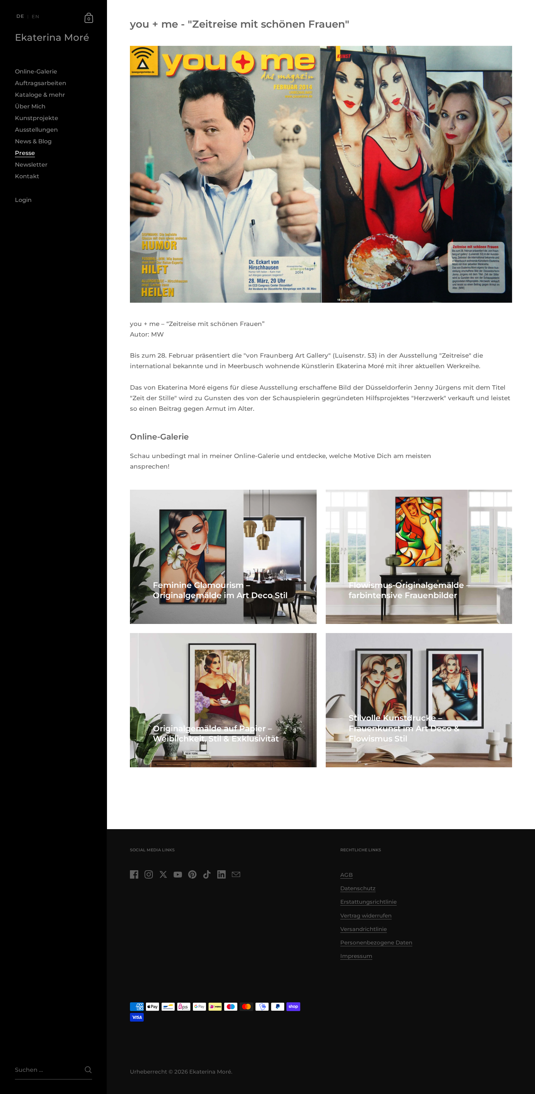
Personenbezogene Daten (376, 942)
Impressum (356, 956)
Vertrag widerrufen (366, 915)
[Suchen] (88, 1070)
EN (36, 16)
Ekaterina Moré (52, 37)
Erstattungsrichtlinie (368, 902)
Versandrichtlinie (363, 929)
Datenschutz (358, 888)
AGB (346, 875)
